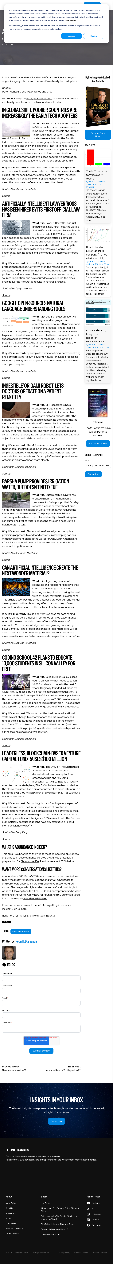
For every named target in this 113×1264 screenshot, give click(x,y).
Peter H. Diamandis (26, 941)
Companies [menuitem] (11, 1223)
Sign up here (19, 908)
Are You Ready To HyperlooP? (63, 1070)
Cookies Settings (99, 1252)
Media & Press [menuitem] (12, 1233)
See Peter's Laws (98, 443)
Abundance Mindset (35, 898)
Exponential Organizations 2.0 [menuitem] (54, 1229)
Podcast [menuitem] (9, 1218)
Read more (99, 293)
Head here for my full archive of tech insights (28, 915)
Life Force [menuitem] (45, 1203)
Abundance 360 (30, 861)
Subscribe (56, 1121)
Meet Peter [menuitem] (11, 1203)
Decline (94, 36)
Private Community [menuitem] (14, 1228)
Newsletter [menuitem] (11, 1213)
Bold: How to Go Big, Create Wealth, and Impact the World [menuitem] (59, 1217)
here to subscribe (25, 102)
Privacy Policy (70, 20)
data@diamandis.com (39, 98)
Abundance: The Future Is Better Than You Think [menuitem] (60, 1209)
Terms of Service (80, 1252)
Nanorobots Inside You (15, 1070)
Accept (71, 36)
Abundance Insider (20, 931)
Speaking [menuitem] (10, 1208)
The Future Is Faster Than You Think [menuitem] (57, 1224)
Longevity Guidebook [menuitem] (50, 1234)
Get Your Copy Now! (98, 135)
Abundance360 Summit (57, 894)
